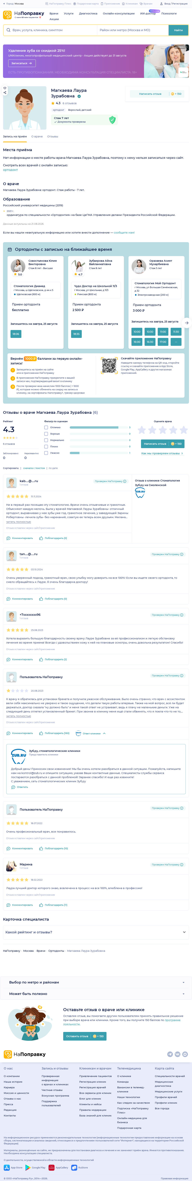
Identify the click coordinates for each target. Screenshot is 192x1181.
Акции (54, 19)
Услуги (69, 13)
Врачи (54, 13)
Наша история (13, 1081)
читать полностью (18, 521)
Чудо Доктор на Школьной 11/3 (95, 286)
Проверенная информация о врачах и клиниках (55, 1080)
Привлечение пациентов (95, 1076)
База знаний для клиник (95, 1115)
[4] (13, 437)
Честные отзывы (52, 1089)
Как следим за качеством (133, 1102)
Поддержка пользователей (51, 1103)
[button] (50, 30)
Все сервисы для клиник (95, 1092)
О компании (12, 1076)
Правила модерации (92, 1109)
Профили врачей (166, 1097)
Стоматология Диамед (29, 286)
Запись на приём (15, 136)
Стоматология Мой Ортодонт (155, 283)
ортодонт (58, 110)
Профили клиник (166, 1102)
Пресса (8, 1104)
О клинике (124, 1076)
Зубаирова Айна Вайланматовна (100, 262)
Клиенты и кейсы (90, 1104)
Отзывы (52, 136)
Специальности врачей (170, 1076)
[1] (4, 437)
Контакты (10, 1115)
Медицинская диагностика (164, 1083)
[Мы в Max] (185, 1054)
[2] (7, 437)
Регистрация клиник (92, 1081)
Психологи (169, 13)
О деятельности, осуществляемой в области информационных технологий (49, 1160)
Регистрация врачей (92, 1087)
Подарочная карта (129, 1127)
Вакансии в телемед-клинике (131, 1089)
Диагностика (88, 13)
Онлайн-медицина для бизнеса (132, 1120)
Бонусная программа (55, 1095)
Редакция (10, 1109)
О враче (37, 136)
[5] (16, 437)
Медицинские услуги (168, 1091)
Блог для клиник (90, 1098)
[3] (10, 437)
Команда (123, 1081)
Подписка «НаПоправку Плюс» (132, 1110)
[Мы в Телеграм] (170, 1054)
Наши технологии (128, 1097)
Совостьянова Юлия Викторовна (42, 262)
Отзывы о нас (12, 1098)
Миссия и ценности (16, 1092)
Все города (162, 1108)
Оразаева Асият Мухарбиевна (160, 262)
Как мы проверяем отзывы (160, 453)
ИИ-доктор (148, 13)
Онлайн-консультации (119, 13)
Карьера (9, 1087)
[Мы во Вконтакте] (178, 1054)
